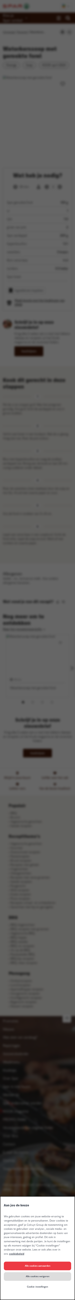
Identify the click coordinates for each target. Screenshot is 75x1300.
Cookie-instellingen (37, 1286)
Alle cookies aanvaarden (37, 1265)
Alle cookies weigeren (37, 1276)
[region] (37, 1248)
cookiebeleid (16, 1253)
